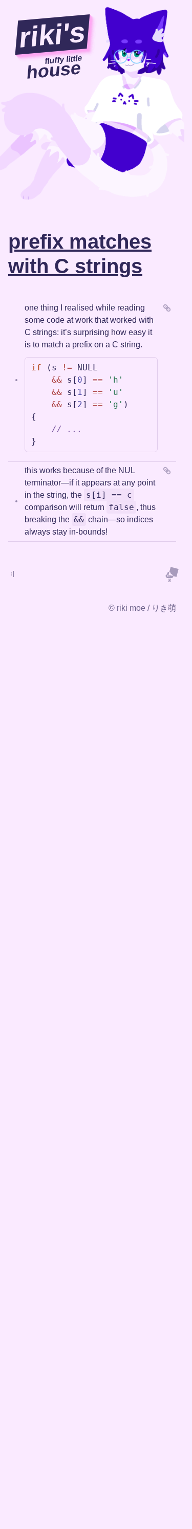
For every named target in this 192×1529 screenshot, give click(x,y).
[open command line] (12, 574)
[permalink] (167, 308)
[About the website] (172, 574)
